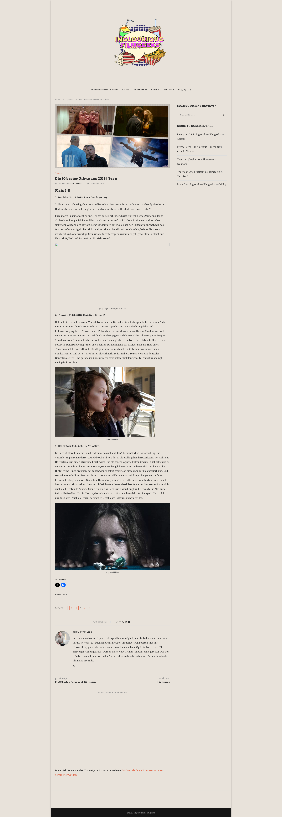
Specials (168, 89)
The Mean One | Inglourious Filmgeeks (198, 171)
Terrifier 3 (182, 176)
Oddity (222, 184)
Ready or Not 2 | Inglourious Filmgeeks (199, 134)
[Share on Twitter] (123, 621)
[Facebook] (178, 89)
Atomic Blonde (185, 151)
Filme (125, 89)
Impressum (140, 89)
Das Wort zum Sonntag (104, 89)
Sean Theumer (75, 183)
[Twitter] (182, 89)
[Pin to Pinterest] (126, 621)
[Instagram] (185, 89)
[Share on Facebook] (120, 621)
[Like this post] (117, 621)
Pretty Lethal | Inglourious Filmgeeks (198, 147)
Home (57, 99)
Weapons (182, 164)
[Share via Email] (129, 621)
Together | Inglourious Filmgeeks (195, 159)
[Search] (189, 89)
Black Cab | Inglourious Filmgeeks (196, 184)
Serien (155, 89)
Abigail (181, 138)
